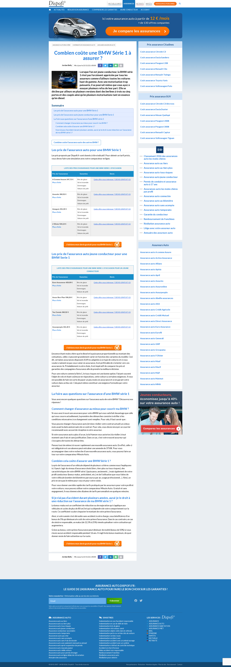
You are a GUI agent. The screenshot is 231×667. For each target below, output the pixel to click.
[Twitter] (105, 65)
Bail (151, 631)
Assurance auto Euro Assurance (155, 327)
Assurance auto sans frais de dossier (63, 641)
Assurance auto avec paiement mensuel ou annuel (68, 643)
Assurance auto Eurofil (151, 332)
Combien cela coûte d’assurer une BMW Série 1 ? (75, 126)
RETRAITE (140, 4)
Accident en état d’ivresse (109, 648)
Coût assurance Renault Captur (155, 132)
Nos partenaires (131, 664)
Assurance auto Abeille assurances (156, 298)
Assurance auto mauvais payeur (61, 648)
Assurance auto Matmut (151, 378)
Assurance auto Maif (150, 373)
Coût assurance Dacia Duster (154, 109)
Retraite (153, 641)
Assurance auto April (150, 275)
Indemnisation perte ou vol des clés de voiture (117, 633)
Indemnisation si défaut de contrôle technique (117, 645)
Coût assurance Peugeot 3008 (154, 126)
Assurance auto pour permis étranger (63, 653)
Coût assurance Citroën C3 (153, 51)
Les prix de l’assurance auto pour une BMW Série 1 (76, 110)
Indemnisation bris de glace (109, 626)
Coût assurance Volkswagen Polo (156, 86)
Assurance (154, 621)
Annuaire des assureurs (58, 658)
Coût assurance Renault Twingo (155, 74)
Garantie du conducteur (156, 214)
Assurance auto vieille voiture (60, 650)
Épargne (153, 633)
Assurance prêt (156, 628)
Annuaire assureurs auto (106, 45)
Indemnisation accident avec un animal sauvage (117, 641)
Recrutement (171, 664)
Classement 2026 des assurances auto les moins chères (160, 157)
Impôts (152, 636)
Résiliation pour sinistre (108, 658)
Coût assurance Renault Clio (153, 69)
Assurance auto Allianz (151, 263)
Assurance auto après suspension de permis (66, 645)
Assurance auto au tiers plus (158, 168)
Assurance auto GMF (150, 344)
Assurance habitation (159, 626)
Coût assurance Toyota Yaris (153, 80)
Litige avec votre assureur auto (159, 228)
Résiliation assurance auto (157, 223)
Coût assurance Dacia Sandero (154, 57)
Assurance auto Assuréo (151, 281)
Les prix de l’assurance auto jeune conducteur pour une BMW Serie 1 (84, 114)
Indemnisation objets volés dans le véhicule (115, 631)
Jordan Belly (67, 65)
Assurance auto (156, 624)
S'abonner (114, 600)
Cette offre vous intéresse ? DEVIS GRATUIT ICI (112, 179)
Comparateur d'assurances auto (84, 45)
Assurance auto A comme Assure (155, 252)
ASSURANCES (129, 4)
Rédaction (141, 664)
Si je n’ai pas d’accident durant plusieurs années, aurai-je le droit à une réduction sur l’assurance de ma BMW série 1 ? (93, 131)
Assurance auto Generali (152, 338)
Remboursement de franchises (159, 219)
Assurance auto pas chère (61, 45)
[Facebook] (100, 65)
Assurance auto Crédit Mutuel (154, 315)
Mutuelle (153, 638)
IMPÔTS (149, 4)
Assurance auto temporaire (157, 210)
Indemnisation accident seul (109, 638)
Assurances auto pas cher (59, 636)
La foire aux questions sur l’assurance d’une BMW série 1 (79, 119)
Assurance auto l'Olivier (151, 355)
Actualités (59, 10)
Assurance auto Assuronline (153, 286)
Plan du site (162, 664)
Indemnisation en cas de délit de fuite (113, 624)
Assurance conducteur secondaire (62, 631)
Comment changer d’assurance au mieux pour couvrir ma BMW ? (82, 123)
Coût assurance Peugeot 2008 (154, 121)
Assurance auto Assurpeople (154, 292)
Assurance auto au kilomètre (158, 200)
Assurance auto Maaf (150, 361)
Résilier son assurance (78, 10)
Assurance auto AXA (150, 304)
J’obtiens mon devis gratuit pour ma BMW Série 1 (89, 244)
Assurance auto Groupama (152, 350)
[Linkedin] (110, 65)
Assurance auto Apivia (150, 269)
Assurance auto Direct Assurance (156, 321)
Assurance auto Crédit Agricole (155, 309)
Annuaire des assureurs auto (158, 232)
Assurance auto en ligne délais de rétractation (66, 655)
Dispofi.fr (71, 664)
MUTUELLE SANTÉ (115, 4)
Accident (145, 10)
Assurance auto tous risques (158, 172)
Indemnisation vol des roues (110, 636)
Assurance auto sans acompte (159, 205)
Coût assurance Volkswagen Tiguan (157, 138)
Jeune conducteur (129, 10)
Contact (179, 664)
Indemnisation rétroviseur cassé (111, 628)
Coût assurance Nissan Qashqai (155, 115)
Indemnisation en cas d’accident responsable (116, 621)
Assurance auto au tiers (156, 163)
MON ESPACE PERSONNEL (165, 4)
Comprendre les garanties (104, 10)
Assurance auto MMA (150, 384)
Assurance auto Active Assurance (156, 258)
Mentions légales (151, 664)
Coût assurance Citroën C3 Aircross (157, 103)
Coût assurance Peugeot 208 (154, 63)
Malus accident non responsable (111, 650)
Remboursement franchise (109, 653)
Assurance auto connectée (157, 196)
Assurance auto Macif (150, 367)
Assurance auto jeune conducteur (161, 177)
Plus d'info (56, 182)
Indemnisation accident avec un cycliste (114, 643)
